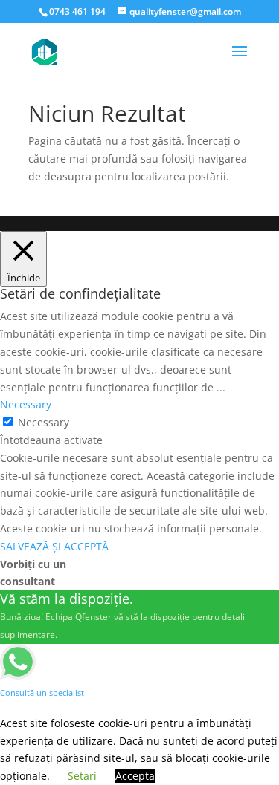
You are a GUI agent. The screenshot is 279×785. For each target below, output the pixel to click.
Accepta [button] (135, 776)
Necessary (43, 422)
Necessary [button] (25, 404)
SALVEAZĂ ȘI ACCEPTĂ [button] (54, 546)
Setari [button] (82, 776)
